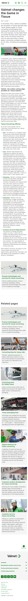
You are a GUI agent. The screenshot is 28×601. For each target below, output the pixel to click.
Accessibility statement (6, 589)
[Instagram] (5, 576)
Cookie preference (5, 593)
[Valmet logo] (7, 2)
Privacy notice (4, 591)
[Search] (22, 2)
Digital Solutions (20, 229)
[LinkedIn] (11, 576)
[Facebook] (2, 576)
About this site (4, 582)
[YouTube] (14, 576)
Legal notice (4, 585)
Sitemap (3, 584)
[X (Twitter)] (8, 576)
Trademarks (4, 587)
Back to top (23, 548)
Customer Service (8, 229)
